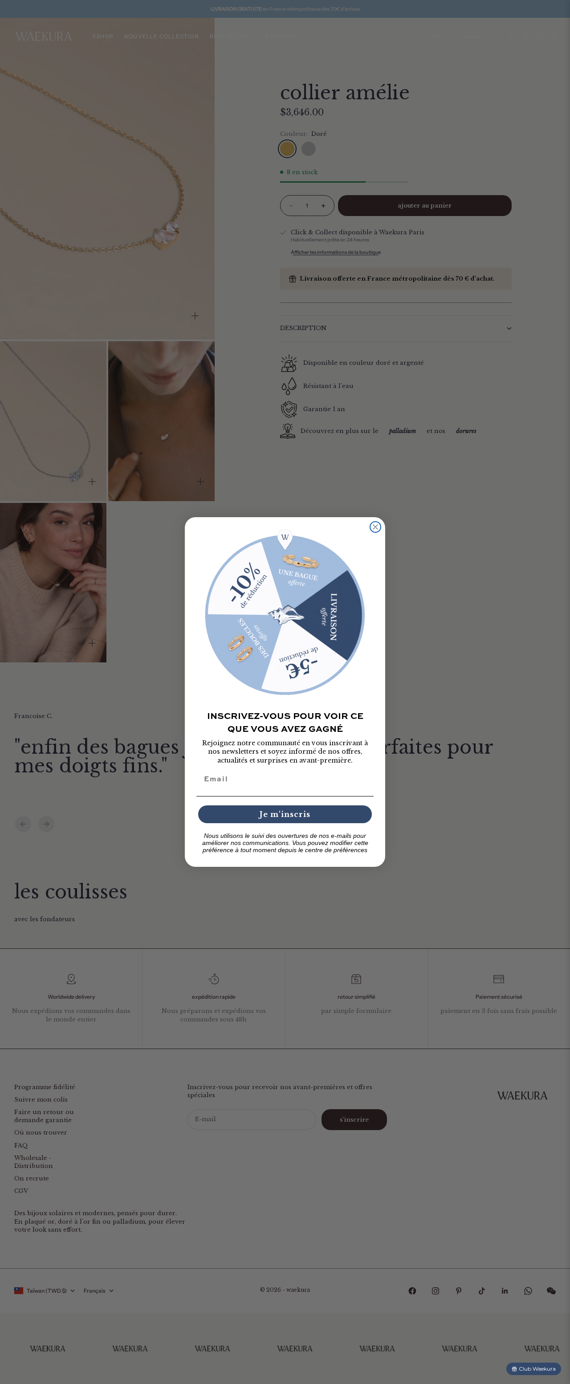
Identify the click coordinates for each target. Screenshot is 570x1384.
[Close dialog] (375, 527)
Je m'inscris (285, 814)
